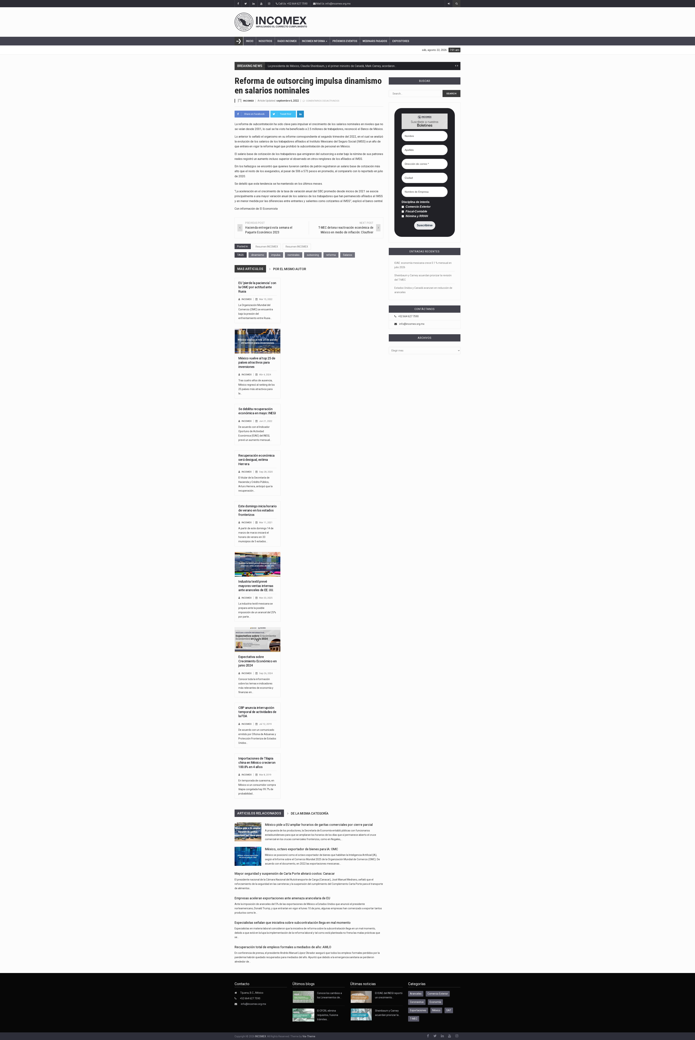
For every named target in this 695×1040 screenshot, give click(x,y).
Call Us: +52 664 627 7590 (293, 3)
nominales (294, 254)
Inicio (249, 41)
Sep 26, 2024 (266, 673)
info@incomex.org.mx (411, 323)
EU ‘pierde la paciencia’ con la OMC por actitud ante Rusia (257, 287)
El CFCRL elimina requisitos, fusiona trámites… (327, 1015)
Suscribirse (425, 225)
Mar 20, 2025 (265, 597)
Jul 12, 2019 (265, 724)
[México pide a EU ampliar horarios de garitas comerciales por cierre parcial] (248, 831)
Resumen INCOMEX (267, 246)
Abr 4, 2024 (265, 374)
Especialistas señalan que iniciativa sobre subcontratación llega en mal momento (293, 922)
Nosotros (265, 41)
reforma (331, 254)
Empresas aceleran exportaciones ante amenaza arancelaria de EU (282, 898)
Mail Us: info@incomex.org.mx (333, 3)
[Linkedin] (300, 114)
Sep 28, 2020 (266, 471)
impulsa (275, 254)
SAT (448, 1010)
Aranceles (416, 993)
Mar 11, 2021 (265, 522)
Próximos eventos (344, 41)
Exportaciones (418, 1010)
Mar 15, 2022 (265, 299)
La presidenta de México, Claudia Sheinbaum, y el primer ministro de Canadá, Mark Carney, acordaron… (332, 66)
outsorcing (313, 254)
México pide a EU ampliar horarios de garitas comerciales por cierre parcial (319, 825)
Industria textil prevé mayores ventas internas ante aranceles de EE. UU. (255, 586)
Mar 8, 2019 (265, 774)
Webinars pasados (375, 41)
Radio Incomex (287, 41)
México (436, 1010)
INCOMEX (248, 100)
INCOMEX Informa (313, 41)
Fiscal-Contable (416, 211)
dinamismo (257, 254)
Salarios (347, 254)
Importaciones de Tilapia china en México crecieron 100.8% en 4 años (256, 762)
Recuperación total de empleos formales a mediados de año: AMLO (283, 947)
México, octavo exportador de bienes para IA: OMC (301, 849)
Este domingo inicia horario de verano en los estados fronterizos (257, 510)
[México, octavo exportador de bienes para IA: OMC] (248, 856)
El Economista (269, 208)
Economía (435, 1002)
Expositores (400, 41)
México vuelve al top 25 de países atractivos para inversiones (256, 362)
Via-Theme (308, 1036)
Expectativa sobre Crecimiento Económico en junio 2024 (257, 661)
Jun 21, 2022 (265, 421)
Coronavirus (417, 1002)
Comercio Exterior (418, 206)
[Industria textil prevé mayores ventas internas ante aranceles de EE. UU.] (257, 564)
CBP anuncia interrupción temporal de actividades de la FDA (257, 712)
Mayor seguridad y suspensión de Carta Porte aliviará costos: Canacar (285, 873)
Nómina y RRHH (416, 216)
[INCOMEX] (347, 22)
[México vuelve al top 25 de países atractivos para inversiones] (257, 341)
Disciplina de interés (415, 202)
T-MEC (413, 1018)
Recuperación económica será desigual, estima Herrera (256, 460)
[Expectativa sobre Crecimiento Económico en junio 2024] (257, 639)
